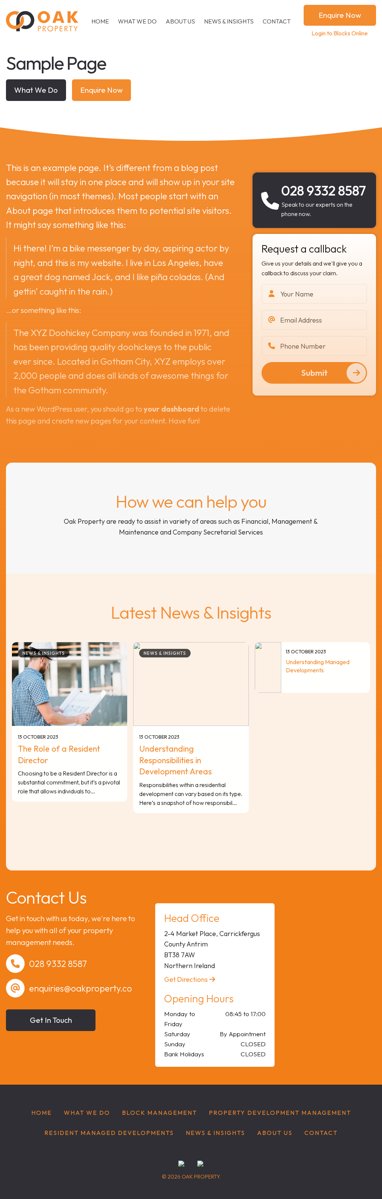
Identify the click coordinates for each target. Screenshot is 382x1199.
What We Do (137, 21)
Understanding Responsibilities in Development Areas (175, 760)
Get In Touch (51, 1020)
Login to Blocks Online (339, 33)
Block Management (159, 1112)
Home (100, 21)
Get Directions (186, 979)
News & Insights (229, 21)
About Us (180, 21)
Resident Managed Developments (109, 1132)
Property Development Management (280, 1112)
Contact (277, 21)
